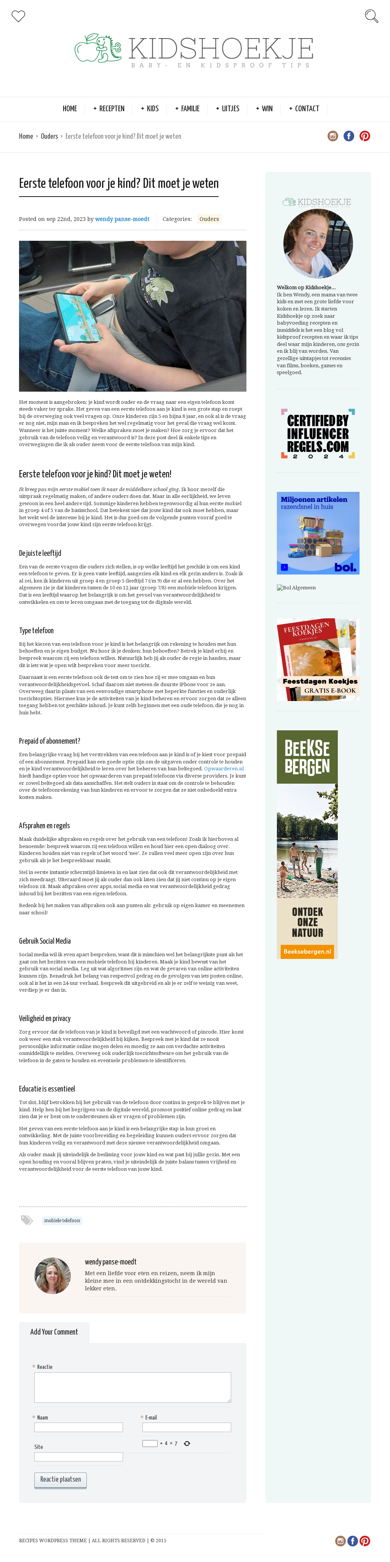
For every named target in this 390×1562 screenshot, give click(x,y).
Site (38, 1447)
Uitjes (231, 109)
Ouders (49, 136)
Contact (307, 109)
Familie (190, 109)
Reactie (43, 1367)
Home (70, 109)
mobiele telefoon (62, 1220)
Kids (153, 109)
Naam (41, 1418)
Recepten (112, 109)
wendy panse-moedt (122, 219)
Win (267, 109)
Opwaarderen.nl (224, 768)
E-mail (149, 1418)
